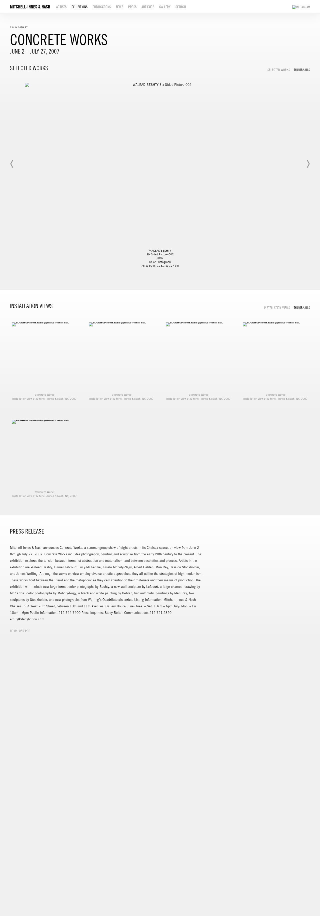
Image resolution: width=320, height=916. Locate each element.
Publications (102, 7)
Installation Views (277, 308)
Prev (12, 164)
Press (132, 7)
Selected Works (279, 70)
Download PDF (20, 631)
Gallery (164, 7)
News (120, 7)
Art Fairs (148, 7)
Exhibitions (80, 7)
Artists (61, 7)
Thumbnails (302, 70)
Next (308, 164)
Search (181, 7)
